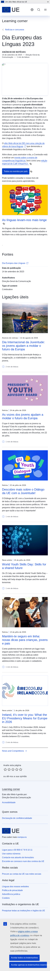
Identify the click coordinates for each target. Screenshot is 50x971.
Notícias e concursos (14, 30)
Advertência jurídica (11, 894)
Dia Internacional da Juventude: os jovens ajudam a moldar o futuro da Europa (23, 345)
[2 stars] (7, 769)
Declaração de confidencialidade (17, 818)
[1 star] (5, 769)
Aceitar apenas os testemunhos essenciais (29, 965)
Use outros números (11, 854)
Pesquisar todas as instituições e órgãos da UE (23, 910)
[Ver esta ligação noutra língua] (30, 164)
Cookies (6, 898)
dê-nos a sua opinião (16, 776)
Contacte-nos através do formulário (18, 857)
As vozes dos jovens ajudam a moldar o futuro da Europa (22, 416)
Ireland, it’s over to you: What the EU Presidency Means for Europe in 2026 (24, 718)
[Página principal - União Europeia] (15, 9)
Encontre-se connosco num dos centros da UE (23, 861)
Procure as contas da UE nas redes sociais (21, 874)
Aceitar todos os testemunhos (24, 958)
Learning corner (11, 789)
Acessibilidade (9, 802)
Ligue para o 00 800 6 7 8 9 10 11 (17, 850)
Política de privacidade (12, 890)
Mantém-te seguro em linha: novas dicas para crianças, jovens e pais (25, 640)
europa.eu (22, 837)
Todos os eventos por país (16, 171)
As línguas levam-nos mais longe (24, 220)
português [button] (32, 10)
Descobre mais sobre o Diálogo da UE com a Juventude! (23, 491)
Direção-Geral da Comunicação (16, 281)
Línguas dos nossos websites (15, 886)
